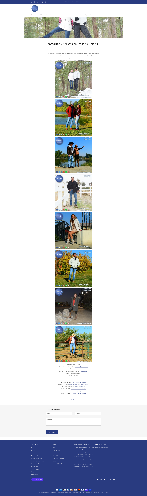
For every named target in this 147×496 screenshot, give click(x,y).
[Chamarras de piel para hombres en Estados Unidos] (73, 211)
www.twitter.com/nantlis (78, 386)
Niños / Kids (55, 455)
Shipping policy (96, 492)
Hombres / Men (56, 450)
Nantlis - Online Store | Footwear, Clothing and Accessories (53, 492)
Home (54, 447)
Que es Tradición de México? (37, 461)
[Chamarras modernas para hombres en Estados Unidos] (73, 286)
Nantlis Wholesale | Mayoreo (101, 447)
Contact (54, 461)
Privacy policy (82, 492)
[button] (40, 15)
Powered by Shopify (67, 492)
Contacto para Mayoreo (36, 463)
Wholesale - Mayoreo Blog (37, 458)
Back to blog (74, 399)
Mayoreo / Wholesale (57, 463)
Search (33, 447)
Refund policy (75, 492)
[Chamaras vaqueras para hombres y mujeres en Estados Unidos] (73, 173)
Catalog (33, 450)
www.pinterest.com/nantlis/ (79, 393)
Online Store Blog (35, 455)
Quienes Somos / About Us (37, 453)
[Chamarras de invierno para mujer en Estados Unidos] (73, 324)
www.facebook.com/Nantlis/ (79, 382)
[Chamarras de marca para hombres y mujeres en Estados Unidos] (73, 135)
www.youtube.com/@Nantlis (78, 388)
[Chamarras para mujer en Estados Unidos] (73, 249)
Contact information (104, 492)
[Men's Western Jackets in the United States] (73, 362)
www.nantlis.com (84, 371)
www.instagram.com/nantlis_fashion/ (79, 384)
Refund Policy (34, 466)
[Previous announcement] (57, 2)
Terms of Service (35, 469)
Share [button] (48, 49)
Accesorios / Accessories (58, 458)
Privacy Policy (34, 474)
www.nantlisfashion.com (81, 366)
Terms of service (89, 492)
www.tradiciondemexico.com (79, 369)
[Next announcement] (89, 2)
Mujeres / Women (57, 453)
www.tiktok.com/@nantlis (78, 391)
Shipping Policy (34, 471)
